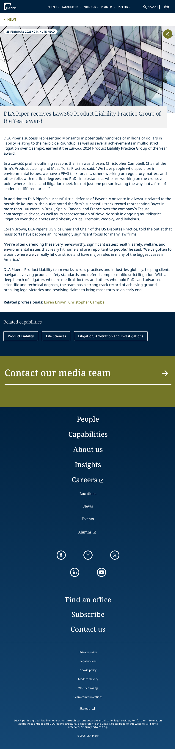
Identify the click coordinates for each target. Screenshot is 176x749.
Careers (123, 7)
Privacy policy (88, 652)
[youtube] (101, 572)
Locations (88, 493)
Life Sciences (56, 336)
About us (90, 7)
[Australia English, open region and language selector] (167, 7)
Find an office (88, 599)
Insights (107, 7)
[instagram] (88, 555)
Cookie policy (88, 670)
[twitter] (114, 555)
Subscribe (88, 614)
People (52, 7)
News (11, 19)
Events (88, 518)
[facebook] (61, 555)
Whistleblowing (88, 688)
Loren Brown (55, 302)
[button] (88, 375)
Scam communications (88, 697)
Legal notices (88, 661)
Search (152, 7)
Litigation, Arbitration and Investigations (110, 336)
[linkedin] (74, 572)
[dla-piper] (18, 6)
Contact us (88, 629)
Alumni (84, 532)
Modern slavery (88, 679)
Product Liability (21, 336)
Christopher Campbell (87, 302)
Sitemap (85, 708)
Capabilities (70, 7)
